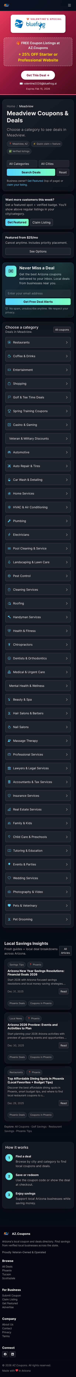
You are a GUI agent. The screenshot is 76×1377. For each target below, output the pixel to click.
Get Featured (35, 180)
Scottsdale (8, 1278)
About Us (7, 1324)
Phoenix (7, 1270)
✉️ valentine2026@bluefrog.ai (38, 83)
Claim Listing (41, 222)
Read (64, 991)
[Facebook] (5, 1354)
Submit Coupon (11, 1295)
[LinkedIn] (12, 1354)
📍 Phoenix (35, 964)
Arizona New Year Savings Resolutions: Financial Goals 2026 (36, 972)
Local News (16, 1018)
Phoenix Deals (17, 1003)
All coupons (62, 329)
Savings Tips (17, 964)
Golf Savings (38, 1126)
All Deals (7, 1266)
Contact (7, 1328)
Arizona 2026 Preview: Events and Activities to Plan (33, 1026)
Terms (6, 1336)
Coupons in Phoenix (41, 1003)
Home (11, 106)
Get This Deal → (38, 75)
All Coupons (22, 1126)
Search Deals (31, 172)
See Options (38, 251)
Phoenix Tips (24, 1131)
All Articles (65, 950)
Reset (63, 172)
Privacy (6, 1332)
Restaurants (16, 1072)
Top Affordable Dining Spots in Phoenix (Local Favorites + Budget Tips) (36, 1080)
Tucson (6, 1274)
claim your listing (17, 184)
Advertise (8, 1307)
